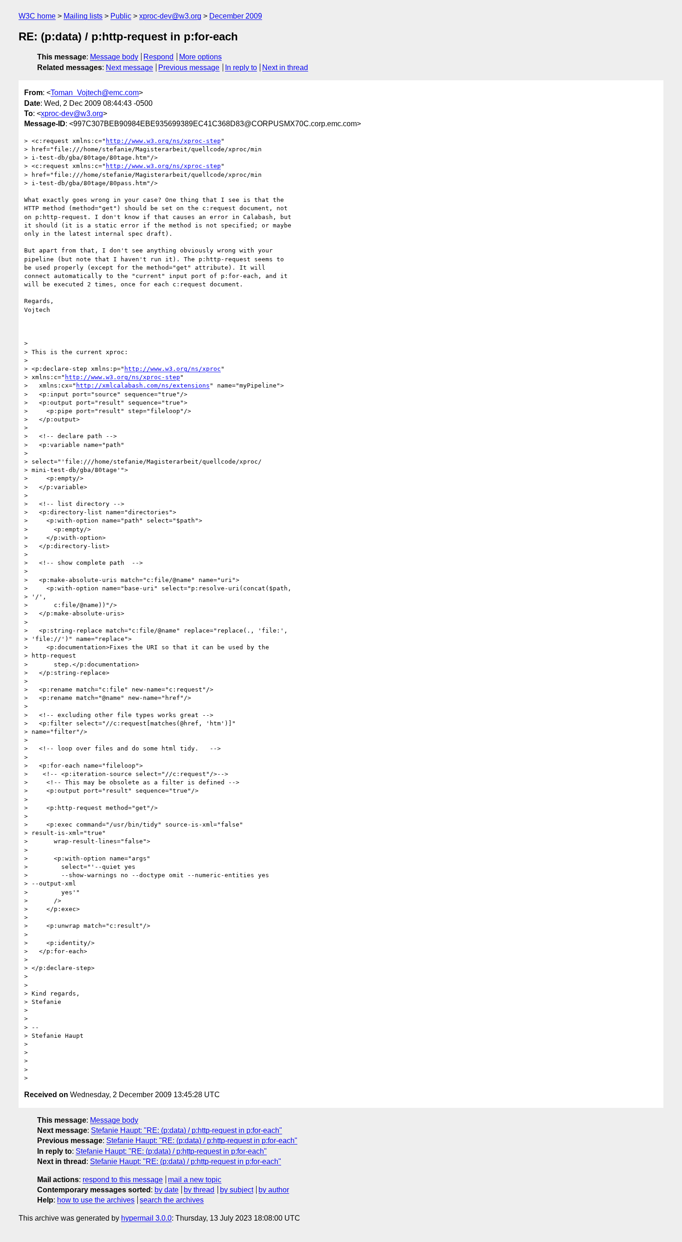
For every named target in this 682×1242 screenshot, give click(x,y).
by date (166, 1190)
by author (273, 1190)
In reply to (241, 67)
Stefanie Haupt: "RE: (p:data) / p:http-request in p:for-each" (186, 1130)
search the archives (172, 1200)
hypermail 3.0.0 (146, 1218)
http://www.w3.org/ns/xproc (172, 368)
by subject (236, 1190)
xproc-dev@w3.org (170, 16)
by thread (199, 1190)
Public (120, 16)
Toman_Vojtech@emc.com (95, 93)
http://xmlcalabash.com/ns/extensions (143, 385)
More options (200, 57)
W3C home (37, 16)
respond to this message (123, 1180)
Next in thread (285, 67)
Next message (129, 67)
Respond (158, 57)
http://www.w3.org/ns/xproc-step (163, 140)
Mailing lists (83, 16)
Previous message (188, 67)
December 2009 (235, 16)
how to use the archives (96, 1200)
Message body (114, 57)
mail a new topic (194, 1180)
